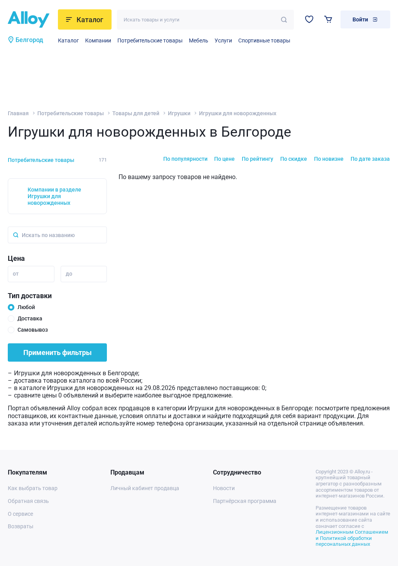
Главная (18, 113)
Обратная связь (28, 501)
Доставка (29, 318)
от (16, 274)
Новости (224, 488)
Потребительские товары (150, 40)
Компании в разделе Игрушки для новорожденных (54, 196)
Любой (26, 307)
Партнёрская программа (244, 501)
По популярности (185, 159)
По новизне (329, 159)
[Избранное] (309, 19)
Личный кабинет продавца (144, 488)
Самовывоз (32, 330)
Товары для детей (135, 113)
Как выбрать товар (33, 488)
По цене (224, 159)
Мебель (198, 40)
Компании (98, 40)
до (69, 274)
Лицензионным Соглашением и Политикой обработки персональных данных (352, 538)
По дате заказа (370, 159)
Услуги (223, 40)
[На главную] (30, 19)
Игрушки (179, 113)
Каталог (68, 40)
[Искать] (283, 19)
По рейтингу (257, 159)
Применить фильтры (57, 352)
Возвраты (20, 526)
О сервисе (20, 514)
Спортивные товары (264, 40)
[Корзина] (328, 19)
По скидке (293, 159)
